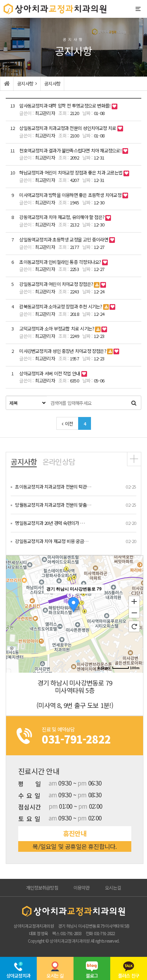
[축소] (134, 613)
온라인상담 (58, 461)
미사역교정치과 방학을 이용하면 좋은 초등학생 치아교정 (70, 195)
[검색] (134, 403)
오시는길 (113, 887)
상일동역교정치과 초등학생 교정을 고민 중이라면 (64, 239)
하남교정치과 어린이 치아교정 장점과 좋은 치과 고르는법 (71, 172)
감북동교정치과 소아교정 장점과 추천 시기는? (61, 306)
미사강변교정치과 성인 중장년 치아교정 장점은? (63, 351)
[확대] (134, 601)
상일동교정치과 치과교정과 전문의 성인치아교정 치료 (68, 128)
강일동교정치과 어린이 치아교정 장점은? (56, 284)
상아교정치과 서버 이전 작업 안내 (50, 373)
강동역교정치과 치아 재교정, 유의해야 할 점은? (62, 217)
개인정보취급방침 (42, 887)
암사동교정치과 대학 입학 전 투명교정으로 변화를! (65, 105)
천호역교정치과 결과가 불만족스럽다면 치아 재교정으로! (70, 150)
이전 (69, 423)
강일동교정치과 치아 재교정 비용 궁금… (51, 541)
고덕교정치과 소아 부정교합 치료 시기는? (57, 328)
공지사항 (24, 462)
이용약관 (82, 887)
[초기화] (134, 626)
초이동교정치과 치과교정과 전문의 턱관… (53, 486)
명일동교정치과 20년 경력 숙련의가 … (50, 523)
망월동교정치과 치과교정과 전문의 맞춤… (53, 504)
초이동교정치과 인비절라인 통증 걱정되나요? (60, 262)
